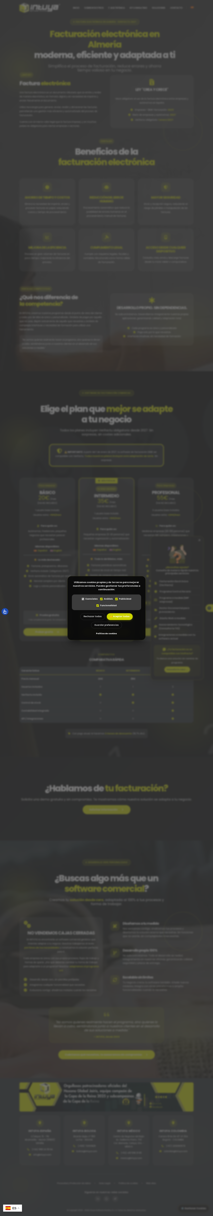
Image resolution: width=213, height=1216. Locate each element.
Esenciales (91, 598)
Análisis (108, 598)
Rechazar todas (93, 616)
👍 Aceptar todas (120, 616)
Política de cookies (106, 633)
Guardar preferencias (106, 624)
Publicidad (125, 598)
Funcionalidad (108, 605)
